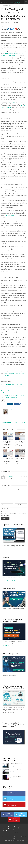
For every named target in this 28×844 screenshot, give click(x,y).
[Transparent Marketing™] (6, 771)
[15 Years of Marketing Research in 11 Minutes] (6, 765)
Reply (25, 481)
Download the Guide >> (8, 751)
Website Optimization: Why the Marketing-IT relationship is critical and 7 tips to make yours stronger (12, 386)
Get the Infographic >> (7, 714)
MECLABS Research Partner (12, 215)
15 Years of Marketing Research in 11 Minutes (17, 764)
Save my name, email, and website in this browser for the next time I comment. (13, 514)
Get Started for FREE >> (8, 645)
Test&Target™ (11, 102)
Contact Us (16, 833)
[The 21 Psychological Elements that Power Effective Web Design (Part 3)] (20, 436)
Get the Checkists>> (7, 549)
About (10, 833)
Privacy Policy (22, 831)
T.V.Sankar (9, 476)
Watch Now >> (6, 611)
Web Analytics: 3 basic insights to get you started (20, 422)
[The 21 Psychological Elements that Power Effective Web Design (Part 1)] (20, 453)
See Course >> (6, 677)
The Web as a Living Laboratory (17, 776)
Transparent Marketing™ (15, 770)
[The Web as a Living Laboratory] (6, 777)
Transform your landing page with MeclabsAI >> (13, 580)
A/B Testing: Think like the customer (7, 421)
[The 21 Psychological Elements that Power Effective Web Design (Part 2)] (8, 453)
